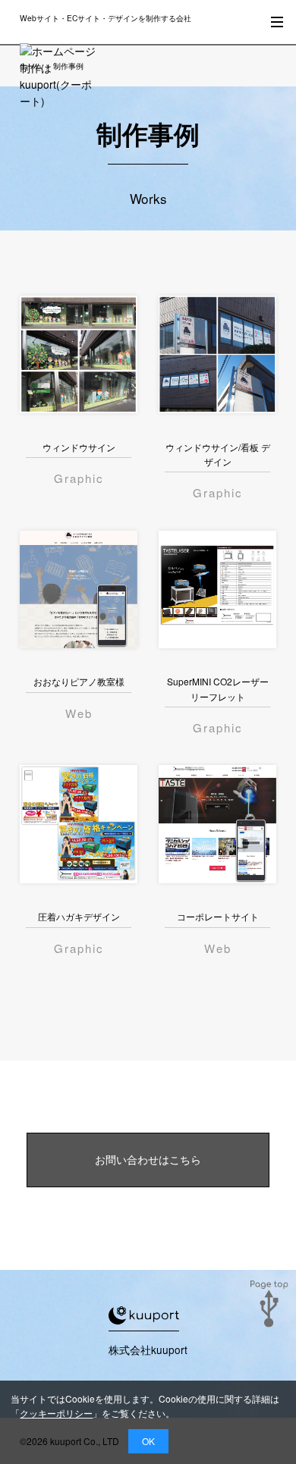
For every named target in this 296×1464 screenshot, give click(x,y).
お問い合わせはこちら (148, 1159)
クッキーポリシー (56, 1412)
